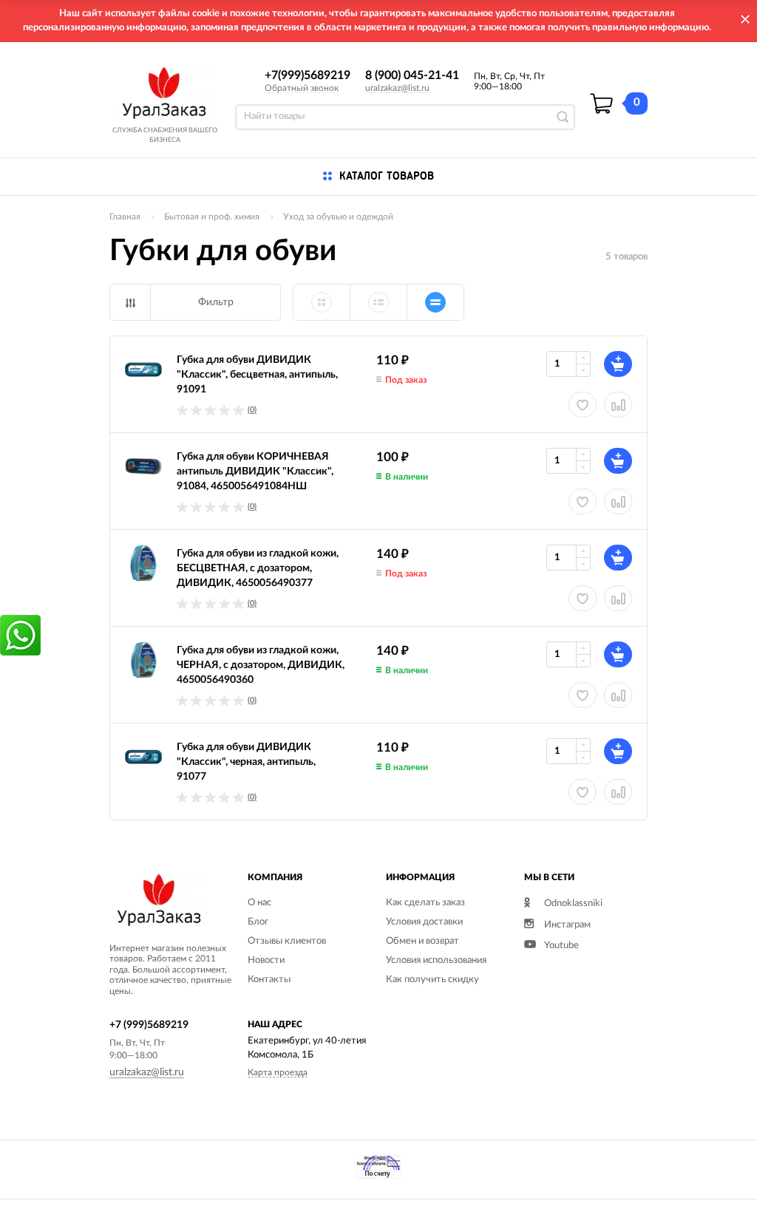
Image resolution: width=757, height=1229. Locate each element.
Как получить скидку (432, 979)
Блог (258, 922)
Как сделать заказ (425, 903)
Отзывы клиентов (287, 941)
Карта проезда (278, 1072)
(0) (252, 410)
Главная (124, 216)
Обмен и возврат (422, 941)
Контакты (269, 979)
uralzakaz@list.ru (397, 88)
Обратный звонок (302, 88)
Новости (266, 960)
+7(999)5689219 (307, 75)
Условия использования (436, 960)
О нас (259, 903)
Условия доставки (424, 922)
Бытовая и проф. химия (211, 216)
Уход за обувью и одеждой (338, 216)
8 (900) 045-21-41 (412, 75)
